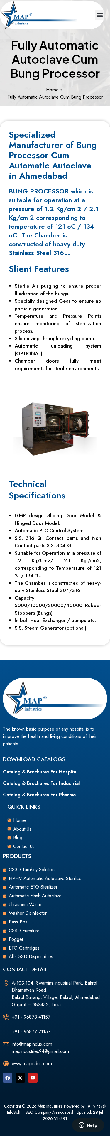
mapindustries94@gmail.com (40, 1051)
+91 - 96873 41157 (31, 1016)
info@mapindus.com (32, 1043)
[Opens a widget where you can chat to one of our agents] (88, 1125)
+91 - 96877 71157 (31, 1031)
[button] (99, 15)
